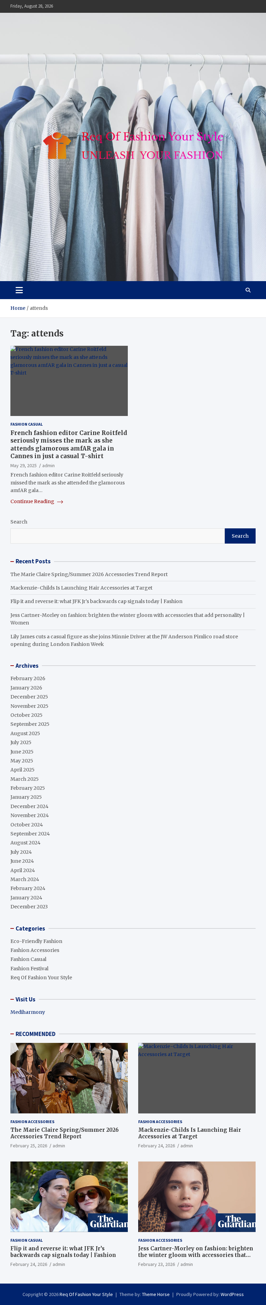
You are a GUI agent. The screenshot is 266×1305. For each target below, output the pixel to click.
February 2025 (27, 788)
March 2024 (24, 879)
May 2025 (21, 761)
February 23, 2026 (156, 1264)
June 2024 (22, 861)
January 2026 (26, 688)
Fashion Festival (29, 968)
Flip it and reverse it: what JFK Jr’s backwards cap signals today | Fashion (96, 601)
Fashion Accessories (34, 950)
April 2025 (22, 770)
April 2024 (22, 870)
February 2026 (27, 678)
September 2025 (30, 724)
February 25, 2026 (28, 1145)
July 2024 (21, 852)
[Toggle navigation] (19, 290)
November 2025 (29, 706)
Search (18, 522)
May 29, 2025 (23, 465)
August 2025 (25, 733)
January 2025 (26, 797)
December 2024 (29, 806)
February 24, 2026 (156, 1145)
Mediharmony (27, 1012)
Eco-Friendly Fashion (36, 941)
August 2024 (25, 843)
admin (48, 465)
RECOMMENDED (35, 1034)
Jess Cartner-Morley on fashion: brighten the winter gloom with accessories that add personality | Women (195, 1255)
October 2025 (26, 715)
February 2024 (27, 888)
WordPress (232, 1294)
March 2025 (24, 779)
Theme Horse (156, 1294)
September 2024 (30, 834)
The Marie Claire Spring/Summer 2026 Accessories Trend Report (89, 574)
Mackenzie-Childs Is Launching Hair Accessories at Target (81, 588)
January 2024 (26, 898)
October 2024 (26, 825)
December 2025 (29, 697)
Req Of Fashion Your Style (41, 977)
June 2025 (22, 752)
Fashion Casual (26, 424)
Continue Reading (32, 501)
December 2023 (29, 907)
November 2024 (29, 815)
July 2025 (21, 742)
